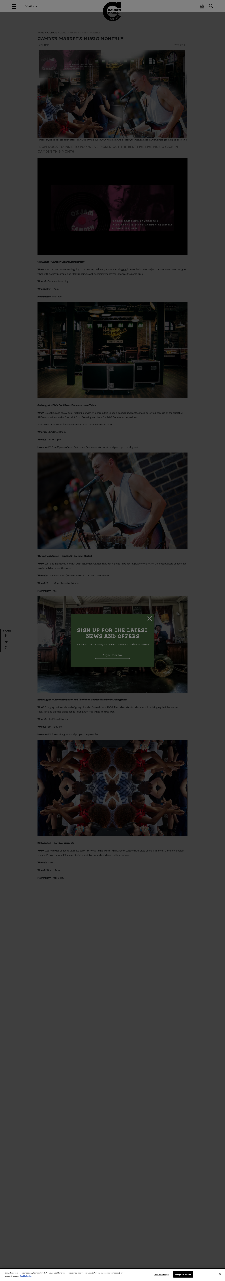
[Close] (220, 1274)
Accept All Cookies (183, 1274)
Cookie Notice (26, 1275)
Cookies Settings (161, 1274)
